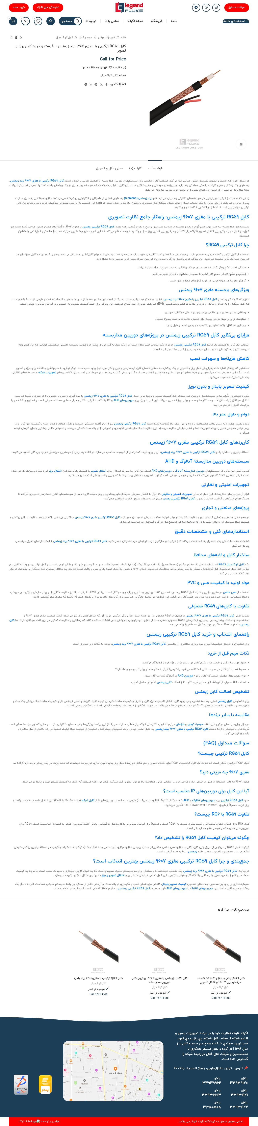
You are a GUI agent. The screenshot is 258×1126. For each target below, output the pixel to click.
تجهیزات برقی (106, 37)
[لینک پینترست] (96, 85)
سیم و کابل (86, 37)
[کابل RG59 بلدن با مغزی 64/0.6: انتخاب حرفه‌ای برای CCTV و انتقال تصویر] (220, 945)
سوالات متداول (236, 7)
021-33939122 (239, 1105)
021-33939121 (239, 1093)
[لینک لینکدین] (90, 85)
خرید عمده (19, 7)
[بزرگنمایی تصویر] (241, 144)
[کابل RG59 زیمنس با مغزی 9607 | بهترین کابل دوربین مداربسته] (159, 945)
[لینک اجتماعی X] (101, 85)
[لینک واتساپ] (206, 8)
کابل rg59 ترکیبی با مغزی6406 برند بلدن (98, 978)
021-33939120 (239, 1081)
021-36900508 (212, 1105)
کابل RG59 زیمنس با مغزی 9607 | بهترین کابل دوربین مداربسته (159, 980)
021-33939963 (211, 1093)
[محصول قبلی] (21, 37)
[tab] (155, 166)
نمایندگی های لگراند (48, 7)
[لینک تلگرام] (196, 8)
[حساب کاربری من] (50, 21)
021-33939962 (211, 1081)
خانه (123, 37)
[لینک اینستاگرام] (216, 8)
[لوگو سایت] (129, 7)
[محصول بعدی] (11, 37)
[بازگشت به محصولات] (16, 37)
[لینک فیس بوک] (106, 85)
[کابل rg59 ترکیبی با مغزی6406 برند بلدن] (98, 945)
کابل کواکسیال (64, 37)
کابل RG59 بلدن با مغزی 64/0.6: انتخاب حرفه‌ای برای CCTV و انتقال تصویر (221, 980)
